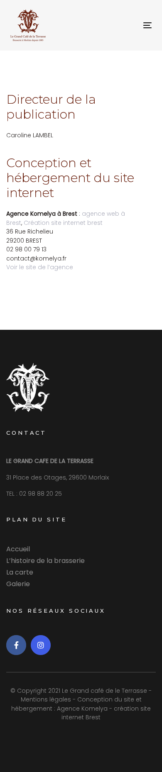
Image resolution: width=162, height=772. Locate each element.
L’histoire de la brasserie (45, 560)
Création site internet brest (63, 223)
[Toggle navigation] (128, 25)
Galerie (18, 584)
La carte (19, 572)
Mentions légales (46, 699)
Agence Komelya (82, 708)
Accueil (18, 549)
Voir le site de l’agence (39, 267)
